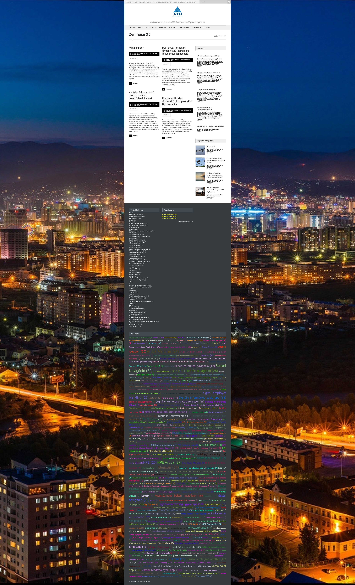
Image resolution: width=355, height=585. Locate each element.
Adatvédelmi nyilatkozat (169, 218)
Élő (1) (175, 433)
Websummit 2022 (134, 326)
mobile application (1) (161, 517)
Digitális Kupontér (208, 63)
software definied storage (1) (160, 547)
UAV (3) (147, 566)
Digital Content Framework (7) (185, 386)
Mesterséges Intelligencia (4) (161, 513)
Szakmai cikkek (184, 27)
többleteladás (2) (136, 559)
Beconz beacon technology (209, 59)
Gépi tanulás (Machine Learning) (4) (184, 441)
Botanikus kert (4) (145, 375)
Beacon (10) (207, 355)
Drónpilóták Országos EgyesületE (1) (159, 428)
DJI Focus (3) (156, 419)
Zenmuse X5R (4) (204, 576)
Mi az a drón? (136, 47)
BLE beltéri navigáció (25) (199, 371)
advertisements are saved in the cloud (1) (160, 340)
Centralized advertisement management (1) (172, 375)
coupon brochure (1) (171, 380)
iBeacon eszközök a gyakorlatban (208, 56)
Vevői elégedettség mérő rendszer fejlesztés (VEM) (144, 321)
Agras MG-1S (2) (195, 340)
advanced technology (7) (199, 337)
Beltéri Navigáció (134, 227)
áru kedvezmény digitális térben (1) (175, 347)
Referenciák (132, 307)
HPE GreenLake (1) (149, 468)
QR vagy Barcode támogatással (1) (177, 537)
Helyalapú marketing (135, 263)
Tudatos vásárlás (201, 100)
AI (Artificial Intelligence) (136, 216)
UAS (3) (133, 562)
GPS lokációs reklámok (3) (160, 451)
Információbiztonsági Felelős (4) (159, 483)
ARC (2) (217, 343)
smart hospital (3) (218, 543)
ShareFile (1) (204, 543)
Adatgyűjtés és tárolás (135, 215)
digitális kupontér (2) (209, 408)
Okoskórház (132, 292)
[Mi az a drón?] (200, 150)
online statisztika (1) (179, 528)
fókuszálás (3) (198, 439)
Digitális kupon (214, 62)
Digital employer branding (136, 242)
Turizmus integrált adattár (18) (206, 559)
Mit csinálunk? (151, 27)
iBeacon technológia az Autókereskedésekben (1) (191, 475)
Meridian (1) (221, 510)
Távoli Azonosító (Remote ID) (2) (159, 556)
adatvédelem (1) (170, 337)
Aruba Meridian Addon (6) (192, 351)
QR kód (131, 299)
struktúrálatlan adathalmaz (137, 312)
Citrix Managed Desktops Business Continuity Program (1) (196, 377)
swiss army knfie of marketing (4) (171, 550)
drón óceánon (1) (174, 422)
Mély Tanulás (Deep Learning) (137, 278)
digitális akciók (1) (170, 398)
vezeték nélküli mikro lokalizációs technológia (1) (199, 573)
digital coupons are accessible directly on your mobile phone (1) (194, 389)
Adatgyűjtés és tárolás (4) (141, 337)
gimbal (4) (207, 441)
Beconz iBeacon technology (137, 225)
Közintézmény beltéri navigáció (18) (178, 495)
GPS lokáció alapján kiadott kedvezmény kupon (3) (198, 448)
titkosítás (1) (220, 556)
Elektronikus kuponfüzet (136, 256)
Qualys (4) (197, 537)
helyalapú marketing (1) (187, 454)
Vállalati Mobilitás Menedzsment (138, 317)
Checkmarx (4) (136, 377)
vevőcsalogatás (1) (212, 570)
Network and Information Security (139, 285)
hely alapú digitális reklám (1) (164, 454)
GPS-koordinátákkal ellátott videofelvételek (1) (192, 451)
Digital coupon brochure (203, 62)
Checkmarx (132, 229)
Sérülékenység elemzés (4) (186, 543)
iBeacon (131, 271)
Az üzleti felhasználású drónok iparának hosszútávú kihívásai (141, 95)
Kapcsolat (207, 27)
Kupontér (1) (192, 500)
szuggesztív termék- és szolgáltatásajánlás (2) (199, 553)
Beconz (199, 59)
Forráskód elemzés (134, 258)
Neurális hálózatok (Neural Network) (139, 287)
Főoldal (133, 27)
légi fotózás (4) (151, 504)
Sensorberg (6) (166, 543)
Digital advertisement (214, 60)
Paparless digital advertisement (138, 296)
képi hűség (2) (192, 483)
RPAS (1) (177, 540)
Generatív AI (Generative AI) (137, 260)
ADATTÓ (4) (158, 337)
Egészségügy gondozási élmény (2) (144, 430)
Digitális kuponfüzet (135, 245)
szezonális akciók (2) (196, 550)
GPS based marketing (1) (188, 445)
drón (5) (183, 419)
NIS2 (130, 289)
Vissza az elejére (184, 222)
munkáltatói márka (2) (216, 517)
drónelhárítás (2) (136, 428)
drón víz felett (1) (180, 425)
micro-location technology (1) (193, 514)
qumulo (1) (206, 537)
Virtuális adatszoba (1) (151, 576)
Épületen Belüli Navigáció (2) (170, 436)
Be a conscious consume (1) (165, 356)
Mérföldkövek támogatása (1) (203, 510)
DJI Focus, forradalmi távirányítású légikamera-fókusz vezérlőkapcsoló (176, 50)
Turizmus (132, 316)
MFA (130, 281)
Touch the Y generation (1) (155, 559)
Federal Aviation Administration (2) (163, 439)
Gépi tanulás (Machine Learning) (138, 261)
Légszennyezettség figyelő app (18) (181, 504)
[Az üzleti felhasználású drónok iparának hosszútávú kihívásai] (200, 162)
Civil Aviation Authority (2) (151, 380)
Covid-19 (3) (185, 380)
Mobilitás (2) (177, 517)
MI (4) (178, 513)
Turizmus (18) (176, 559)
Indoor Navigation (134, 272)
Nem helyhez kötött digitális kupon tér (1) (164, 521)
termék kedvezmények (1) (186, 556)
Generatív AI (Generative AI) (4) (152, 441)
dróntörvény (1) (181, 428)
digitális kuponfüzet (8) (189, 408)
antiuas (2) (208, 343)
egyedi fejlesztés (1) (137, 433)
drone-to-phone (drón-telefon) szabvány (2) (207, 425)
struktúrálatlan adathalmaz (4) (187, 547)
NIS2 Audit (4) (194, 524)
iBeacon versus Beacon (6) (145, 477)
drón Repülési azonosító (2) (194, 422)
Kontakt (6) (147, 496)
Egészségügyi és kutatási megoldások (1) (208, 430)
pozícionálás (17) (208, 534)
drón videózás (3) (165, 425)
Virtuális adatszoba (134, 324)
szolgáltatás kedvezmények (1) (157, 553)
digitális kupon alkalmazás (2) (170, 405)
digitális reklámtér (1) (217, 412)
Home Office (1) (136, 463)
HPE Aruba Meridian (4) (193, 463)
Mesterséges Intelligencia (136, 280)
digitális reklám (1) (200, 412)
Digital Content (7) (159, 386)
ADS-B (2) (182, 337)
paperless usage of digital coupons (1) (169, 531)
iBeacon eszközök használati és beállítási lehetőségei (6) (188, 471)
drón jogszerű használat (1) (154, 422)
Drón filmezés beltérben (136, 53)
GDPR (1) (133, 442)
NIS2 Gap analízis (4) (212, 524)
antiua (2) (197, 343)
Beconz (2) (169, 366)
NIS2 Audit (132, 290)
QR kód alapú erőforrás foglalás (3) (147, 537)
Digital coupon (218, 61)
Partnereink (196, 27)
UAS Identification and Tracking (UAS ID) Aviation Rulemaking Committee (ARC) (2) (177, 562)
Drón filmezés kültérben (150, 53)
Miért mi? (172, 27)
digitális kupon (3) (148, 405)
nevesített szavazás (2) (169, 524)
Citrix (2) (147, 377)
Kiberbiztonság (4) (208, 483)
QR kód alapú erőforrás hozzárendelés (140, 301)
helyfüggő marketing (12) (211, 454)
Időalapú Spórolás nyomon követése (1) (181, 478)
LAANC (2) (217, 500)
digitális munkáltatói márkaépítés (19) (166, 412)
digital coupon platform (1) (157, 389)
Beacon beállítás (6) (150, 358)
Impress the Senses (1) (209, 481)
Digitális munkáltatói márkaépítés (138, 249)
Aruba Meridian (133, 218)
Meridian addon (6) (138, 513)
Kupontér (206, 98)
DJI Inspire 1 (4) (170, 419)
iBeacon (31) (168, 467)
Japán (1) (180, 483)
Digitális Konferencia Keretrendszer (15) (180, 401)
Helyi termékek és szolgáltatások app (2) (179, 458)
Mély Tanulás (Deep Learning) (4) (175, 510)
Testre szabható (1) (205, 556)
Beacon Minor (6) (137, 366)
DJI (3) (146, 419)
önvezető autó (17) (200, 527)
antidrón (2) (187, 343)
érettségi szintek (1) (192, 436)
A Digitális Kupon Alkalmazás (206, 90)
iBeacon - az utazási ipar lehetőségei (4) (198, 468)
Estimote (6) (135, 438)
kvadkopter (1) (205, 500)
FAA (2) (144, 439)
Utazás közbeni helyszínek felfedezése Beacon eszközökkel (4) (181, 566)
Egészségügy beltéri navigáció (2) (211, 428)
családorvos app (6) (201, 380)
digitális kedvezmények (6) (142, 401)
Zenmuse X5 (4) (189, 576)
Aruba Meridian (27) (163, 351)
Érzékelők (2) (220, 436)
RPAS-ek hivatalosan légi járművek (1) (198, 540)
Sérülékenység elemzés (136, 308)
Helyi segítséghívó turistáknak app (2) (145, 458)
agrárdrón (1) (182, 340)
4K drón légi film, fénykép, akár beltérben (210, 126)
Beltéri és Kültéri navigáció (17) (194, 366)
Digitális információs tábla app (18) (202, 397)
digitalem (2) (154, 398)
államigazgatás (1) (140, 343)
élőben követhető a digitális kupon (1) (193, 433)
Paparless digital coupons (212, 99)
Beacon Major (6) (217, 361)
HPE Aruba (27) (169, 462)
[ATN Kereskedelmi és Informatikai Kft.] (177, 16)
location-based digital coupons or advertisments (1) (174, 507)
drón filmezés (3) (214, 419)
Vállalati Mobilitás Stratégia (137, 319)
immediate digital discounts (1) (184, 481)
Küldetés (162, 27)
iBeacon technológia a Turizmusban (208, 73)
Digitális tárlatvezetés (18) (175, 416)
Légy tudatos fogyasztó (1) (215, 504)
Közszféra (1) (210, 496)
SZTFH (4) (174, 553)
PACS (130, 294)
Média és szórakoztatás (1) (148, 510)
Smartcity (132, 310)
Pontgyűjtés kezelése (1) (187, 534)
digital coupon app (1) (211, 387)
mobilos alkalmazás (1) (195, 517)
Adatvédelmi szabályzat (169, 216)
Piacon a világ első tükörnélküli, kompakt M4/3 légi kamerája (177, 101)
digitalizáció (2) (135, 419)
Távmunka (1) (137, 556)
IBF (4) (161, 478)
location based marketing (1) (141, 507)
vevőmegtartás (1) (170, 573)
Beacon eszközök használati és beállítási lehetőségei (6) (180, 361)
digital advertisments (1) (139, 387)
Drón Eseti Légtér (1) (196, 419)
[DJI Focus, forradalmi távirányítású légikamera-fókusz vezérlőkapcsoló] (200, 176)
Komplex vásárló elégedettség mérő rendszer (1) (193, 492)
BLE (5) (176, 371)
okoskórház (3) (151, 528)
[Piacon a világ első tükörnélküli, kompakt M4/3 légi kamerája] (200, 191)
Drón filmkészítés (135, 54)
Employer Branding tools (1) (144, 436)
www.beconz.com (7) (170, 576)
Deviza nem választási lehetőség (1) (211, 383)
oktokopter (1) (164, 528)
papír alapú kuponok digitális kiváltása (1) (203, 531)
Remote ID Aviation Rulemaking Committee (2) (152, 540)
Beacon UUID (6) (155, 366)
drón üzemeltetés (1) (147, 425)
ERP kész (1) (208, 436)
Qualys (131, 303)
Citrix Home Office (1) (161, 377)
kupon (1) (154, 500)
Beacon (131, 220)
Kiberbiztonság (133, 274)
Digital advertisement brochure (205, 61)
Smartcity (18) (138, 546)
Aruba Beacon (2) (209, 347)
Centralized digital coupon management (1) (208, 375)
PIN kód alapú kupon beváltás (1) (162, 534)
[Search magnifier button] (229, 2)
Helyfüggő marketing (208, 64)
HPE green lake (133, 269)
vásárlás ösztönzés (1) (193, 570)
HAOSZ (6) (217, 451)
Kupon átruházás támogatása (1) (173, 500)
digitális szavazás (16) (143, 416)
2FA (130, 213)
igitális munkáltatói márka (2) (157, 481)
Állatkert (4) (155, 343)
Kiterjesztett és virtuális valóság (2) (157, 492)
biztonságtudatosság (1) (163, 371)
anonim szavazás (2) (171, 343)
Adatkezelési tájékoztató (169, 214)
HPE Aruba (132, 267)
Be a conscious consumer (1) (189, 356)
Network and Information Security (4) (200, 521)
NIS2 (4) (183, 524)
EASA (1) (192, 428)
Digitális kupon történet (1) (166, 408)
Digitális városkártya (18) (209, 416)
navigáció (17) (138, 520)
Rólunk (140, 27)
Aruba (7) (196, 347)
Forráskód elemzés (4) (215, 439)
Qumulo (131, 305)
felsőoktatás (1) (185, 439)
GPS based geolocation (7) (163, 445)
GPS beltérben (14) (210, 444)
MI (129, 283)
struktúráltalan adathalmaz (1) (144, 550)
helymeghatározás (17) (211, 458)
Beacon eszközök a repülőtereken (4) (177, 358)
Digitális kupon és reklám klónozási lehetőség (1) (205, 405)
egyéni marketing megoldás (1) (159, 433)
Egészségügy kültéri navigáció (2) (175, 430)
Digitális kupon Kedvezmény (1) (142, 408)
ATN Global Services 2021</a (142, 581)
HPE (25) (150, 462)
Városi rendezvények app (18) (162, 570)
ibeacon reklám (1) (162, 475)
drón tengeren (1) (214, 422)
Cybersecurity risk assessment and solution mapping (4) (169, 383)
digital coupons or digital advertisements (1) (182, 393)
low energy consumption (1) (207, 507)
